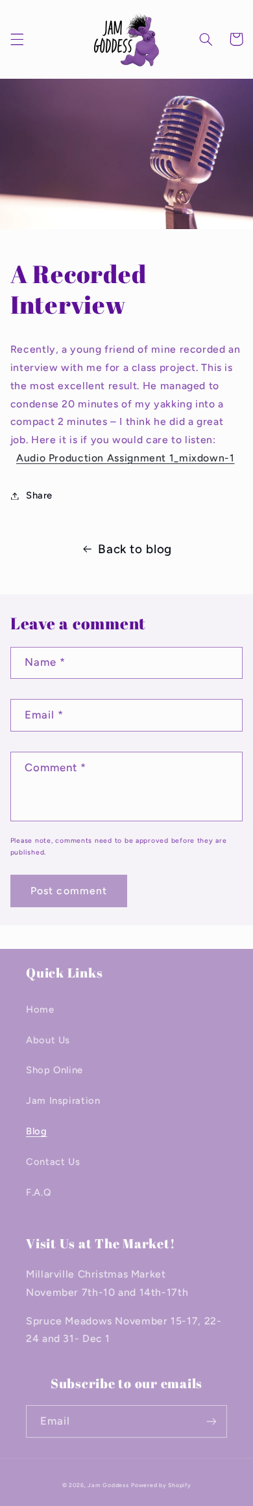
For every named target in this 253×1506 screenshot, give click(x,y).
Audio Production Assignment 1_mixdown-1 (125, 458)
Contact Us (53, 1162)
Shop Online (54, 1070)
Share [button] (39, 495)
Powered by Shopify (161, 1485)
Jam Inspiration (63, 1100)
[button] (17, 39)
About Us (48, 1040)
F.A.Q (38, 1192)
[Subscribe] (211, 1421)
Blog (36, 1131)
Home (40, 1009)
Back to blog (135, 548)
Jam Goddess (108, 1485)
